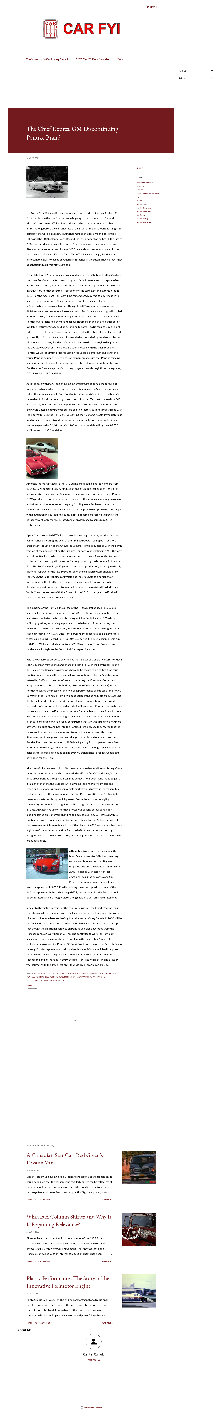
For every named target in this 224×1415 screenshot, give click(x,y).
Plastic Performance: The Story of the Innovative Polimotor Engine (67, 1281)
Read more (107, 1200)
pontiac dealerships (144, 208)
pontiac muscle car (144, 222)
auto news (141, 186)
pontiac (139, 200)
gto (138, 197)
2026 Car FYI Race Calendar (92, 59)
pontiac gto (141, 215)
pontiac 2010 (142, 204)
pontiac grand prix (144, 211)
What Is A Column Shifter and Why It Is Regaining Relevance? (68, 1220)
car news (140, 190)
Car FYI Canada (93, 1354)
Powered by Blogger (93, 1407)
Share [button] (140, 168)
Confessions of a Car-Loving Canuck (47, 59)
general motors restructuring (148, 193)
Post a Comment (43, 1200)
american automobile (145, 182)
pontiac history (142, 219)
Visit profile (94, 1360)
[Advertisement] (38, 71)
